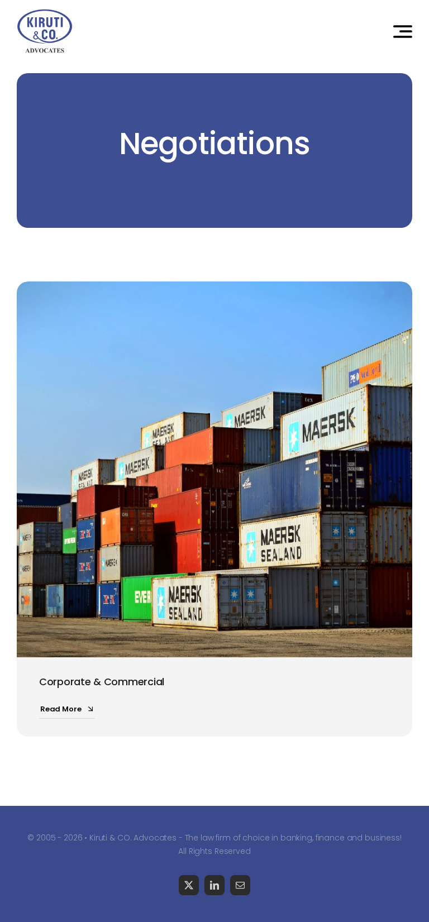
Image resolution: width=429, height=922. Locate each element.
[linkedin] (214, 885)
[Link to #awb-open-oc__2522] (402, 31)
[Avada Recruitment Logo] (45, 13)
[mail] (240, 885)
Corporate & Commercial (101, 682)
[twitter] (189, 885)
